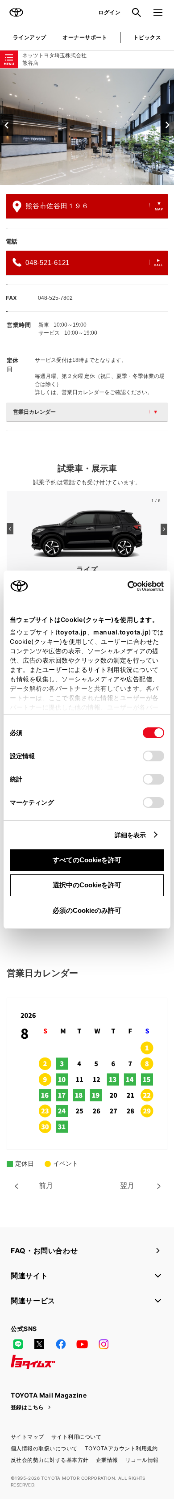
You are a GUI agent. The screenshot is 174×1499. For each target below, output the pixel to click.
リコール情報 (142, 1460)
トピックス (147, 37)
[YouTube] (82, 1344)
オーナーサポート (84, 37)
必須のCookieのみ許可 (87, 910)
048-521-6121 (47, 262)
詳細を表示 (130, 835)
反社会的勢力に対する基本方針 (50, 1460)
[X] (39, 1344)
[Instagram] (103, 1344)
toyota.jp (72, 632)
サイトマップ (27, 1436)
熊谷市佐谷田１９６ (57, 206)
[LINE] (18, 1344)
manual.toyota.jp (121, 632)
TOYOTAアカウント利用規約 (121, 1448)
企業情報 (107, 1460)
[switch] (153, 756)
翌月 (127, 1185)
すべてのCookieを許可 (87, 860)
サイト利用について (76, 1436)
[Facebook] (61, 1344)
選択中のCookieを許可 (87, 885)
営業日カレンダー (34, 412)
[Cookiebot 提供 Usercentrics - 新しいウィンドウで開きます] (125, 586)
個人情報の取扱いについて (44, 1448)
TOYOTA (16, 12)
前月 (46, 1185)
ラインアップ (29, 37)
